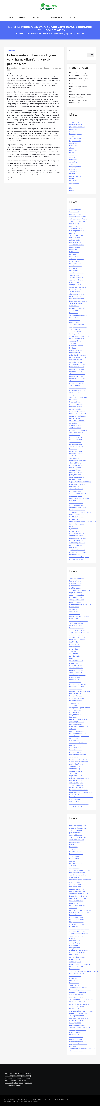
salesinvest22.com (76, 446)
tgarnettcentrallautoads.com (80, 604)
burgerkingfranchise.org (78, 896)
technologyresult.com (77, 287)
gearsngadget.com (76, 343)
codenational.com (76, 536)
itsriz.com (72, 865)
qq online (72, 157)
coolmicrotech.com (76, 505)
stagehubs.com (75, 209)
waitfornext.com (75, 428)
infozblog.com (74, 703)
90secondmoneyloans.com (79, 315)
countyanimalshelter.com (78, 1018)
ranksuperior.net (75, 1023)
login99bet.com (75, 214)
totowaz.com (74, 1009)
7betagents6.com (75, 334)
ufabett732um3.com (77, 421)
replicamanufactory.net (78, 357)
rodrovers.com (74, 320)
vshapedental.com (76, 489)
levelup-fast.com (75, 350)
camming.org (74, 224)
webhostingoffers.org (77, 289)
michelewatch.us (75, 597)
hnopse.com (74, 1034)
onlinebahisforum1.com (78, 219)
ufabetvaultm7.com (76, 376)
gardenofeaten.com (76, 924)
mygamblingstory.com (77, 826)
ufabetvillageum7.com (77, 378)
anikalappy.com (75, 392)
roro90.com (73, 844)
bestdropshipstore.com (78, 301)
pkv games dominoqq (77, 127)
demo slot (73, 143)
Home (10, 17)
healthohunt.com (75, 407)
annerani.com (74, 649)
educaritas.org (74, 247)
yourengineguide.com (77, 493)
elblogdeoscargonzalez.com (79, 708)
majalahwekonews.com (78, 828)
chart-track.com (75, 682)
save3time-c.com (75, 611)
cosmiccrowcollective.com (79, 875)
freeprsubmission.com (77, 461)
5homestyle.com (75, 806)
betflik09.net (74, 252)
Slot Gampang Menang (55, 17)
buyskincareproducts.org (78, 790)
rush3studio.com (75, 842)
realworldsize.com (76, 901)
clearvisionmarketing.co (78, 430)
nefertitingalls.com (76, 240)
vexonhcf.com (74, 614)
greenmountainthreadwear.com (81, 999)
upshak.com (73, 980)
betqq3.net (73, 745)
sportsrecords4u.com (77, 364)
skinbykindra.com (75, 531)
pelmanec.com (75, 833)
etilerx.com (73, 400)
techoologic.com (75, 479)
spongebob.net (75, 884)
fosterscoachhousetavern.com (80, 910)
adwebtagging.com (76, 1020)
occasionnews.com (76, 1037)
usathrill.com (74, 486)
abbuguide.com (75, 285)
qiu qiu (71, 185)
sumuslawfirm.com (76, 995)
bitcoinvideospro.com (77, 873)
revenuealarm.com (76, 545)
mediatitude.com (75, 618)
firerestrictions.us (75, 696)
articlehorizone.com (76, 329)
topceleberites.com (76, 367)
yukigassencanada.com (78, 327)
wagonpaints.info (75, 425)
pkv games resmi (75, 124)
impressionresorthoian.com (79, 987)
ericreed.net (73, 738)
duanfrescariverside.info (78, 397)
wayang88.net (74, 385)
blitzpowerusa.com (76, 922)
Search (72, 51)
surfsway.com (74, 306)
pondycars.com (75, 475)
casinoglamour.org (76, 799)
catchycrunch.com (76, 235)
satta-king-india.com (76, 324)
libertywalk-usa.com (76, 581)
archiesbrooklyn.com (77, 698)
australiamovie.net (76, 583)
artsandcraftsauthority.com (79, 557)
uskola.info (73, 423)
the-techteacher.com (77, 510)
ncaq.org (72, 254)
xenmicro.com (74, 256)
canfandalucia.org (75, 491)
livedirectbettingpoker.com (79, 964)
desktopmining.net (76, 783)
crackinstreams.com (76, 339)
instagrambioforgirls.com (78, 934)
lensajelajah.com (75, 249)
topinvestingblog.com (77, 640)
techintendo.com (75, 296)
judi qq (71, 136)
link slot (72, 174)
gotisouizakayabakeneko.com (80, 880)
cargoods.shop (74, 868)
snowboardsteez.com (77, 931)
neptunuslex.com (75, 593)
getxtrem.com (74, 941)
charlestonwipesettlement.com (81, 1011)
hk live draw (73, 181)
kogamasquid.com (76, 794)
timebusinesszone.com (77, 1041)
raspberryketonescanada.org (80, 482)
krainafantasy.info (75, 851)
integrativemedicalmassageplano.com (83, 971)
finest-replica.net (75, 439)
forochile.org (74, 679)
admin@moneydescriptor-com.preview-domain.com (30, 68)
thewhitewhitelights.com (78, 726)
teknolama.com (75, 903)
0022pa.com (74, 654)
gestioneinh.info (75, 442)
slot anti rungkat (11, 1080)
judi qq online (74, 122)
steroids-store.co (75, 712)
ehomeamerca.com (76, 294)
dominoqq (73, 155)
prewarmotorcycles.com (78, 621)
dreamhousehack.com (77, 507)
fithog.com (73, 717)
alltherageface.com (76, 533)
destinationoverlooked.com (79, 1027)
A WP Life (14, 1101)
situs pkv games (75, 138)
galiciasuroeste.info (76, 668)
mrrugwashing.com (76, 973)
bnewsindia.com (75, 468)
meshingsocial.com (76, 945)
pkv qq (71, 148)
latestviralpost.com (76, 917)
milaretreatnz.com (76, 661)
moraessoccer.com (76, 677)
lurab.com (73, 547)
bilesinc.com (74, 658)
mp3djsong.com (75, 588)
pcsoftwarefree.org (76, 266)
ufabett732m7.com (76, 454)
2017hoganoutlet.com (77, 830)
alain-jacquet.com (76, 877)
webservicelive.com (76, 559)
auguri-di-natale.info (76, 595)
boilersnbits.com (75, 915)
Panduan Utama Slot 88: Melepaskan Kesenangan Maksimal (78, 89)
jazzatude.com (74, 651)
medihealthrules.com (77, 484)
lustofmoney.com (75, 1039)
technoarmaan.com (76, 519)
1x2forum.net (74, 212)
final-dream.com (75, 437)
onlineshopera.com (76, 259)
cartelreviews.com (76, 303)
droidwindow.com (75, 458)
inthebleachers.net (76, 785)
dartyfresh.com (74, 261)
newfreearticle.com (76, 919)
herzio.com (73, 847)
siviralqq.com (74, 985)
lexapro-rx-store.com (77, 787)
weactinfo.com (74, 943)
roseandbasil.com (75, 724)
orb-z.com (73, 908)
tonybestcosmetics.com (78, 524)
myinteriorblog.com (76, 465)
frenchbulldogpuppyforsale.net (81, 792)
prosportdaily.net (75, 444)
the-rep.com (74, 644)
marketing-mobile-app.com (79, 950)
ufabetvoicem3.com (76, 381)
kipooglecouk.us (75, 752)
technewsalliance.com (77, 414)
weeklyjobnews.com (76, 1016)
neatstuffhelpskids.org (77, 675)
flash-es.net (73, 978)
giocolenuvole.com (76, 273)
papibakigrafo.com (76, 764)
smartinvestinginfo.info (77, 411)
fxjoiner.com (73, 529)
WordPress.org (33, 1101)
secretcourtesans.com (77, 217)
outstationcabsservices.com (79, 498)
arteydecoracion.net (76, 715)
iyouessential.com (75, 275)
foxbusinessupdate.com (78, 966)
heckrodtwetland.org (77, 731)
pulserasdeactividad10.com (79, 778)
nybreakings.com (75, 496)
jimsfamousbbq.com (76, 579)
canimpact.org (74, 769)
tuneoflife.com (74, 1046)
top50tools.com (75, 642)
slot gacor (73, 17)
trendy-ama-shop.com (77, 451)
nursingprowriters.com (77, 997)
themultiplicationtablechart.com (81, 797)
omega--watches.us (76, 600)
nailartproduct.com (76, 308)
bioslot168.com (74, 554)
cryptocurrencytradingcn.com (80, 1006)
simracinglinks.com (76, 623)
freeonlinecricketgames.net (79, 691)
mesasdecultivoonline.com (79, 912)
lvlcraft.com (73, 313)
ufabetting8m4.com (76, 369)
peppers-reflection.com (78, 1044)
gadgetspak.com (75, 341)
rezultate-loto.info (76, 360)
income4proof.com (76, 245)
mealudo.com (74, 959)
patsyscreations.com (76, 242)
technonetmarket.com (77, 416)
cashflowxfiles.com (76, 936)
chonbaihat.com (75, 705)
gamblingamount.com (77, 1030)
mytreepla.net (74, 353)
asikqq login (73, 162)
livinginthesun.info (75, 863)
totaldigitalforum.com (77, 517)
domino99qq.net (75, 835)
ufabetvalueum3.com (77, 374)
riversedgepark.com (76, 231)
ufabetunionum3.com (77, 371)
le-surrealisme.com (76, 628)
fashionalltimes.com (76, 515)
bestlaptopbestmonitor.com (80, 719)
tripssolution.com (75, 322)
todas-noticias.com (76, 854)
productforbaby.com (77, 905)
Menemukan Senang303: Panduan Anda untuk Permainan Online (81, 81)
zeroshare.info (74, 656)
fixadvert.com (74, 607)
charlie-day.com (75, 962)
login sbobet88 (75, 141)
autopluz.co (73, 609)
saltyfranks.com (75, 647)
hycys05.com (74, 926)
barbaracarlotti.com (76, 780)
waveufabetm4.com (76, 383)
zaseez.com (73, 233)
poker (7, 1073)
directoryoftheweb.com (78, 837)
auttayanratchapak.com (78, 889)
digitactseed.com (75, 310)
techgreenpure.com (76, 299)
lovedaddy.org (74, 969)
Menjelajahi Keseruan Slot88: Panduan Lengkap (80, 96)
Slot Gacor (37, 17)
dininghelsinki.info (75, 395)
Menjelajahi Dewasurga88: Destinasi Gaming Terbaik (79, 74)
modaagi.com (74, 663)
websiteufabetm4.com (77, 388)
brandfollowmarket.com (78, 1013)
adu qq (71, 131)
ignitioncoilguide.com (77, 550)
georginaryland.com (76, 722)
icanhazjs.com (74, 766)
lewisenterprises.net (76, 263)
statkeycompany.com (77, 635)
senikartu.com (74, 856)
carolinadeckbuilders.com (78, 637)
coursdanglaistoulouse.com (79, 590)
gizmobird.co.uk (75, 586)
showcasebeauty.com (77, 630)
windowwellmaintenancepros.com (82, 1048)
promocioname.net (76, 686)
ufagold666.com (75, 463)
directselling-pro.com (77, 543)
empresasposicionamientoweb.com (82, 522)
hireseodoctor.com (76, 346)
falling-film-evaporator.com (79, 992)
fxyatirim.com (74, 282)
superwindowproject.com (78, 762)
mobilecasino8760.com (78, 743)
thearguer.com (74, 948)
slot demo (73, 169)
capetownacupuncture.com (79, 870)
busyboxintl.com (75, 887)
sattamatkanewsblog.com (79, 1004)
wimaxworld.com (75, 689)
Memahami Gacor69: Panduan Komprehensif (80, 101)
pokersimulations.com (77, 355)
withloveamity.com (76, 278)
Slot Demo (23, 17)
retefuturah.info (75, 409)
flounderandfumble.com (78, 404)
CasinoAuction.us (75, 750)
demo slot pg (74, 183)
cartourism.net (74, 773)
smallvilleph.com (75, 665)
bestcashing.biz (75, 694)
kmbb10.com (74, 938)
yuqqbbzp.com (75, 331)
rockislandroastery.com (77, 540)
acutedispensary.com (77, 1002)
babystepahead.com (77, 1025)
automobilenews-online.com (80, 512)
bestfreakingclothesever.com (80, 990)
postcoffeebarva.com (77, 891)
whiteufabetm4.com (77, 390)
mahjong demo (75, 167)
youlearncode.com (76, 280)
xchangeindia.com (76, 503)
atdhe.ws (72, 729)
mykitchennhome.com (77, 755)
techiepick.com (75, 470)
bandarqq (73, 129)
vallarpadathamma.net (77, 898)
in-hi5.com (73, 849)
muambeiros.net (75, 701)
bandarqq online (75, 134)
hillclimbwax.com (75, 1032)
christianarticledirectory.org (79, 804)
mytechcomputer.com (77, 552)
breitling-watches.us (76, 602)
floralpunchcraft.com (77, 952)
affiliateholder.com (76, 1051)
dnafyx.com (73, 270)
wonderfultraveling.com (78, 684)
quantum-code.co (76, 432)
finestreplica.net (75, 402)
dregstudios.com (75, 672)
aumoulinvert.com (76, 757)
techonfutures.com (76, 477)
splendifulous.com (76, 362)
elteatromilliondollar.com (78, 894)
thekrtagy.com (74, 500)
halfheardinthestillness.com (79, 733)
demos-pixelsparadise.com (79, 616)
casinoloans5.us (75, 747)
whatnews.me (74, 435)
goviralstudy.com (75, 771)
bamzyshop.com (75, 472)
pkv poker (18, 1085)
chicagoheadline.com (77, 221)
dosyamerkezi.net (75, 625)
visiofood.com (74, 456)
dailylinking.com (75, 268)
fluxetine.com (74, 740)
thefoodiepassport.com (78, 759)
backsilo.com (74, 983)
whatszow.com (74, 292)
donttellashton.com (76, 840)
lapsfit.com (73, 348)
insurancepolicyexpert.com (79, 633)
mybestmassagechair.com (79, 736)
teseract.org (73, 449)
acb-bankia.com (75, 976)
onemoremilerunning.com (79, 929)
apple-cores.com (75, 776)
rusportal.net (74, 858)
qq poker (28, 1083)
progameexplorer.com (77, 538)
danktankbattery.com (77, 957)
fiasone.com (73, 955)
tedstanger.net (74, 418)
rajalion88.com (74, 226)
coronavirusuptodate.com (79, 336)
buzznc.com (73, 526)
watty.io (72, 861)
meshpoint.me (74, 882)
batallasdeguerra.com (77, 670)
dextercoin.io (74, 801)
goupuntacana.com (76, 228)
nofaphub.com (74, 238)
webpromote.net (75, 710)
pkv (70, 188)
